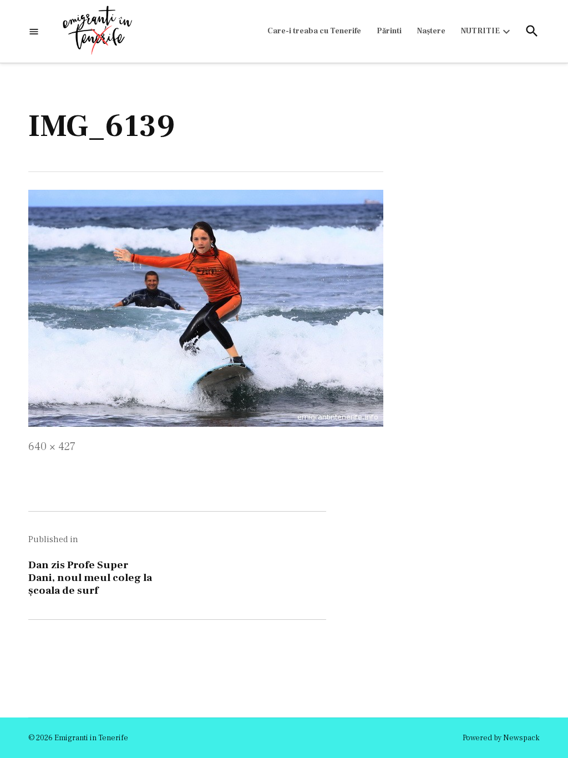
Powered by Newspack (501, 738)
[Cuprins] (33, 31)
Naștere (431, 31)
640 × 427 (51, 446)
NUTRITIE (480, 31)
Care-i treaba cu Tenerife (314, 31)
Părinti (389, 31)
